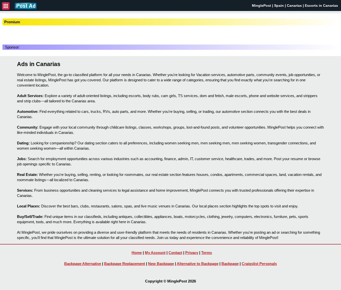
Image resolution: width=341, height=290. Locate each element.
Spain (279, 6)
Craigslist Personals (259, 263)
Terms (206, 252)
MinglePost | (263, 6)
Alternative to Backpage (197, 263)
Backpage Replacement (124, 263)
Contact (175, 252)
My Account (155, 252)
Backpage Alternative (82, 263)
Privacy (191, 252)
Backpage (230, 263)
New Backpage (161, 263)
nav (5, 6)
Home (137, 252)
